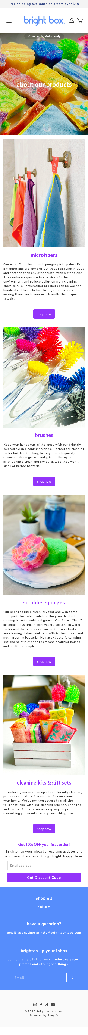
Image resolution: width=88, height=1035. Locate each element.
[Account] (71, 20)
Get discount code (44, 877)
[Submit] (71, 977)
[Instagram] (35, 1004)
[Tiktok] (47, 1004)
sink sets (44, 907)
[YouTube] (53, 1004)
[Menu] (9, 20)
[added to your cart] (80, 20)
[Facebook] (41, 1004)
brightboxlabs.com (50, 1011)
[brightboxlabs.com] (44, 20)
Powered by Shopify (44, 1015)
